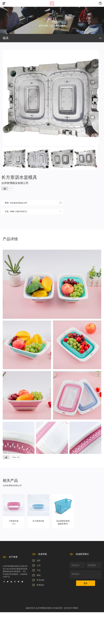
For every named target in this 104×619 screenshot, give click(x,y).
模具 (46, 26)
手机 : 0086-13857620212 (16, 211)
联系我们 (40, 585)
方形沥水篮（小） (13, 522)
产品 (38, 570)
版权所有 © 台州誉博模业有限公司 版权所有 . (45, 608)
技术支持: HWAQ (71, 608)
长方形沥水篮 (38, 521)
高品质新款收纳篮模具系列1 (63, 522)
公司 (38, 565)
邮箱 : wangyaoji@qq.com (16, 203)
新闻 (38, 575)
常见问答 (40, 580)
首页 (40, 26)
